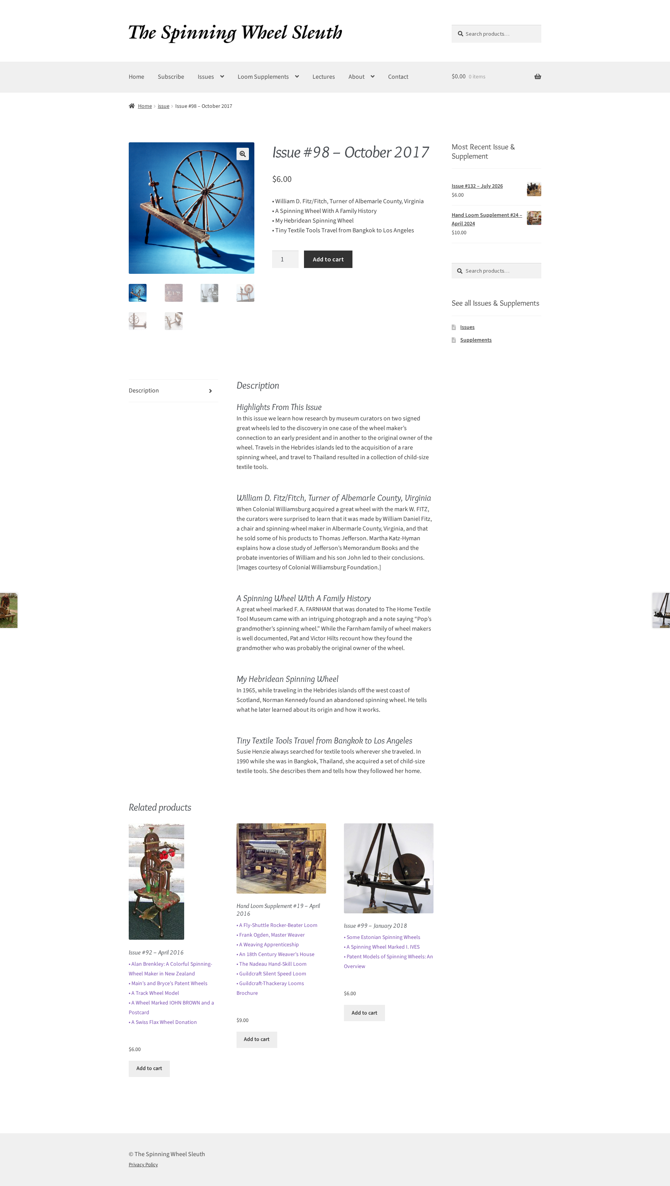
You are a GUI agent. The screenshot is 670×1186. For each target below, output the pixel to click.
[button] (243, 154)
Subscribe (171, 77)
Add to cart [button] (149, 1068)
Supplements (476, 340)
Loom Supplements (263, 77)
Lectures (324, 77)
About (356, 77)
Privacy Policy (143, 1164)
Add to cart (328, 259)
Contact (398, 77)
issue (163, 106)
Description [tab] (144, 390)
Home (136, 77)
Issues (206, 77)
